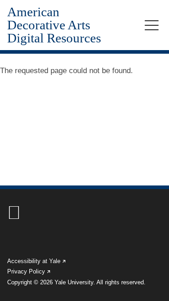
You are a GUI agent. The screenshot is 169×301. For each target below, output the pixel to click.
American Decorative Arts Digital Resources (54, 25)
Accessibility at (37, 261)
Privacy (29, 271)
